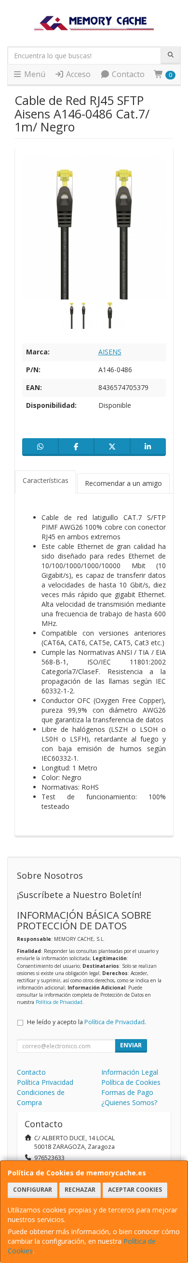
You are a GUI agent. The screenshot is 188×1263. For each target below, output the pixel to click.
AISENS (109, 351)
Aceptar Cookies (135, 1189)
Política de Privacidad (59, 1002)
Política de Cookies (131, 1082)
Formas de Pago (127, 1092)
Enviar (131, 1045)
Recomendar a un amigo (123, 483)
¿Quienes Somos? (129, 1102)
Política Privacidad (45, 1082)
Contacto (127, 74)
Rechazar (80, 1189)
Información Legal (129, 1072)
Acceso (77, 74)
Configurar (32, 1189)
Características (45, 480)
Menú (33, 74)
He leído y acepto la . (86, 1022)
